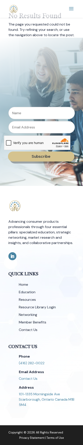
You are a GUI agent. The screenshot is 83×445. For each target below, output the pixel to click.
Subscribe (41, 156)
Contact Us (28, 378)
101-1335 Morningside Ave (39, 394)
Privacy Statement (31, 438)
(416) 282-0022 (31, 363)
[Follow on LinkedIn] (12, 256)
